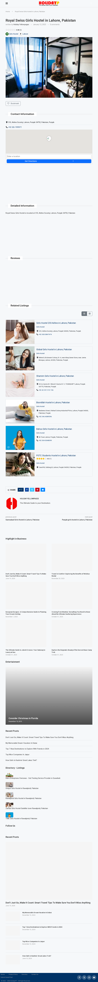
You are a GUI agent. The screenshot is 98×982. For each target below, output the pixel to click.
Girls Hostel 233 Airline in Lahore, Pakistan (56, 323)
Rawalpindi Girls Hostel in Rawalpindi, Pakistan (23, 798)
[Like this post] (21, 490)
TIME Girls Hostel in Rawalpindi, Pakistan (21, 818)
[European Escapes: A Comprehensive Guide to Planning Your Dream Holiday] (26, 595)
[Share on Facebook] (27, 490)
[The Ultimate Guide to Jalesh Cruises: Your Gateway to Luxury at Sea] (26, 633)
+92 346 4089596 (45, 416)
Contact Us (34, 974)
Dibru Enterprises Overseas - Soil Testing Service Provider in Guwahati (33, 778)
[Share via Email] (43, 490)
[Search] (91, 4)
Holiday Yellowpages (21, 24)
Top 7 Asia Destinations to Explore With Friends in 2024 (27, 749)
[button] (8, 696)
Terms (3, 974)
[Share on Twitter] (32, 490)
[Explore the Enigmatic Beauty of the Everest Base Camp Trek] (72, 633)
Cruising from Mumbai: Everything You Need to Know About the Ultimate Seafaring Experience (71, 613)
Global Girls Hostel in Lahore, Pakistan (54, 349)
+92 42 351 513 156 (46, 390)
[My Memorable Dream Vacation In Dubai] (13, 916)
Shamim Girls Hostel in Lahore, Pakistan (55, 376)
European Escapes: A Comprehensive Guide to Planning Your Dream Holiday (26, 613)
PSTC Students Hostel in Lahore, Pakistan (56, 455)
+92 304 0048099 (45, 440)
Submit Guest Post (6, 977)
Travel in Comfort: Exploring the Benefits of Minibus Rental (71, 575)
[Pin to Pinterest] (37, 490)
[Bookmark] (8, 341)
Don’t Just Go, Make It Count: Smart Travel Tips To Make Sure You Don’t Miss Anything (39, 737)
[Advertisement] (49, 181)
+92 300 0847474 (45, 334)
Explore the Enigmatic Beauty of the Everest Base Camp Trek (72, 651)
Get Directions (31, 161)
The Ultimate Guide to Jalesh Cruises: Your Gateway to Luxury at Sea (25, 651)
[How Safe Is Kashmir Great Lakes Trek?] (13, 959)
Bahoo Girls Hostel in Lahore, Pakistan (54, 429)
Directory (24, 974)
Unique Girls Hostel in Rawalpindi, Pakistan (22, 788)
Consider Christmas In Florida (23, 718)
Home (8, 11)
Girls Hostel (40, 327)
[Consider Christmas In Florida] (49, 696)
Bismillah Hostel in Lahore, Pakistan (53, 402)
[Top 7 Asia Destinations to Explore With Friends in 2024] (13, 931)
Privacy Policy (13, 974)
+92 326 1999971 (15, 127)
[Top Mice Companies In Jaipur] (13, 945)
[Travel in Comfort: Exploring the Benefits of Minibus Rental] (72, 557)
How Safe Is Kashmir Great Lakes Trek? (21, 760)
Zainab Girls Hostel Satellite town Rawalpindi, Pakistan (27, 808)
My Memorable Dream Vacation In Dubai (21, 743)
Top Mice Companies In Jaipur (17, 754)
